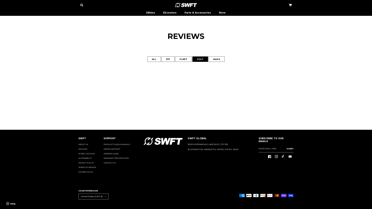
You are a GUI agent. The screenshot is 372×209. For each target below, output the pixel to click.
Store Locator (86, 154)
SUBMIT (290, 149)
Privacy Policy (86, 163)
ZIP (168, 59)
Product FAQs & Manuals (117, 144)
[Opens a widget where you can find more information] (11, 204)
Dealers (82, 149)
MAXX (216, 59)
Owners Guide (111, 154)
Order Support (112, 149)
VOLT (200, 59)
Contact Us (110, 163)
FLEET (183, 59)
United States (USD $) (92, 196)
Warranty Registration (116, 158)
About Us (83, 144)
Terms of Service (87, 167)
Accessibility (85, 158)
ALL (154, 59)
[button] (81, 5)
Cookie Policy (85, 172)
